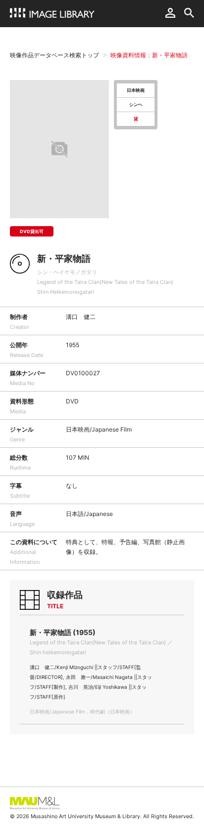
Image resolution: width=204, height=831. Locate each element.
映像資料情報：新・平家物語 (149, 55)
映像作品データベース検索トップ (54, 55)
